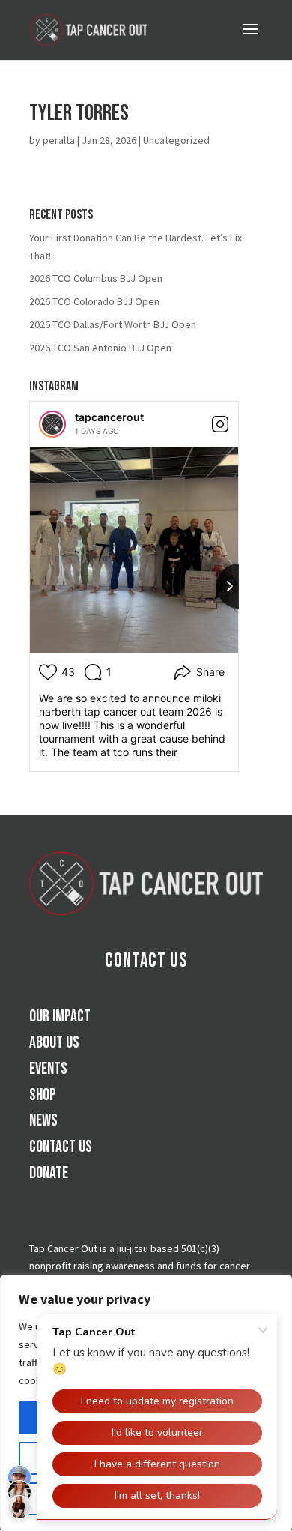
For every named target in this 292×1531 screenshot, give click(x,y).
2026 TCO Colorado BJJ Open (94, 301)
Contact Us (146, 961)
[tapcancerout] (52, 424)
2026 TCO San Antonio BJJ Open (100, 347)
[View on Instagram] (220, 424)
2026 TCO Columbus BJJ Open (95, 278)
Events (48, 1069)
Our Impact (60, 1016)
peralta (59, 140)
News (43, 1121)
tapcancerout (109, 417)
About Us (54, 1043)
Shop (42, 1095)
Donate (48, 1173)
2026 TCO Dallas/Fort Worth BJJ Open (112, 324)
